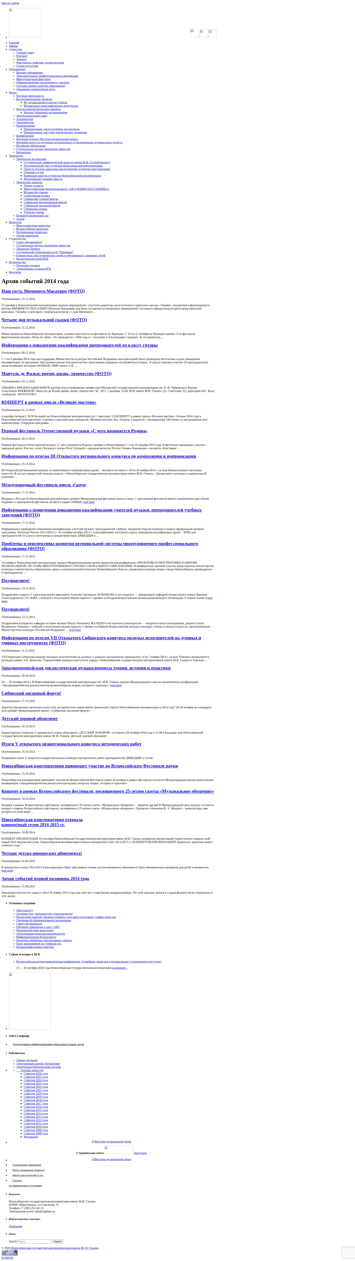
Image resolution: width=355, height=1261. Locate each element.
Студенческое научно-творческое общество (43, 149)
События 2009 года (36, 1130)
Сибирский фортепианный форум (45, 202)
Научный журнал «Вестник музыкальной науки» (47, 139)
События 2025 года (36, 1076)
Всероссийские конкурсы (32, 228)
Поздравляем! (15, 580)
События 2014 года (36, 1113)
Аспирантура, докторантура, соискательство (44, 913)
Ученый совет (25, 52)
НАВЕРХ (7, 1257)
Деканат (21, 59)
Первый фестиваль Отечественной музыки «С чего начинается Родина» (74, 430)
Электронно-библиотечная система (38, 1066)
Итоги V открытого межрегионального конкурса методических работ (71, 743)
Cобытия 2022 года (36, 1086)
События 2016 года (36, 1106)
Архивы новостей (29, 1070)
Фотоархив (31, 1136)
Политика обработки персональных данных (44, 940)
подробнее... (120, 967)
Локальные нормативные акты (35, 89)
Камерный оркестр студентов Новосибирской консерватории (62, 175)
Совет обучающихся (29, 242)
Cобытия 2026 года (36, 1073)
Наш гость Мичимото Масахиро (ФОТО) (43, 291)
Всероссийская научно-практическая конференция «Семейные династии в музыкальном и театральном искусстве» (89, 961)
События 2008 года (36, 1133)
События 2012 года (36, 1120)
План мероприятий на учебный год (38, 943)
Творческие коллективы (31, 159)
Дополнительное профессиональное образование (47, 75)
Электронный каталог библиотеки (38, 1063)
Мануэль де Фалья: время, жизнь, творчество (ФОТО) (56, 373)
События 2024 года (36, 1080)
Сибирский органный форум (42, 205)
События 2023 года (36, 1083)
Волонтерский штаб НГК (32, 258)
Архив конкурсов (27, 235)
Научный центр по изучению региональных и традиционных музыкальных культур (69, 142)
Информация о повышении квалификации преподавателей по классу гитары (79, 345)
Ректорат (22, 55)
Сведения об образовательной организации (43, 920)
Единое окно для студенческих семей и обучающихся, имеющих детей (60, 255)
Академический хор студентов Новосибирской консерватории (63, 165)
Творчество (16, 155)
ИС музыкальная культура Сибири (45, 102)
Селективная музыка (37, 195)
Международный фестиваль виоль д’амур (43, 484)
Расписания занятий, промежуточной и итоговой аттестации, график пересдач (66, 917)
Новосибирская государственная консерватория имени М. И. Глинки (54, 1248)
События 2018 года (36, 1100)
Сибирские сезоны (35, 208)
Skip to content (10, 3)
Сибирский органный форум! (31, 693)
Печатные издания (28, 265)
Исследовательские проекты (34, 99)
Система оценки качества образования (40, 85)
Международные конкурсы (33, 225)
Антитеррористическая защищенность (40, 933)
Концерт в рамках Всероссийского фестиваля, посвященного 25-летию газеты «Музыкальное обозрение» (107, 791)
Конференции (25, 135)
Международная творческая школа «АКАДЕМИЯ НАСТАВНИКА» (67, 189)
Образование (17, 69)
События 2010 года (36, 1126)
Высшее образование (29, 72)
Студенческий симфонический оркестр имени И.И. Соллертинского (67, 162)
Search (13, 1241)
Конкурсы (15, 222)
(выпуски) (140, 1153)
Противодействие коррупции (34, 930)
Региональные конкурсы (31, 232)
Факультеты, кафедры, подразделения (40, 62)
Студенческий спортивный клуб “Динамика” (45, 252)
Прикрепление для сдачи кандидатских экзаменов (55, 132)
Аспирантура (24, 119)
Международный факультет (33, 79)
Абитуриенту (24, 910)
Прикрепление (25, 125)
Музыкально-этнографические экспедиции (51, 105)
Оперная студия (34, 172)
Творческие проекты (29, 182)
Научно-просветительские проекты (38, 109)
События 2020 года (36, 1093)
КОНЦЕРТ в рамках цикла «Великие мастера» (48, 402)
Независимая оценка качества (35, 947)
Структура (15, 49)
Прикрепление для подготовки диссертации (52, 129)
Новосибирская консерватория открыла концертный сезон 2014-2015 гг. (42, 822)
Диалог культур (33, 185)
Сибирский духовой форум (41, 198)
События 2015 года (36, 1110)
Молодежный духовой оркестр (43, 179)
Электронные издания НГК (33, 268)
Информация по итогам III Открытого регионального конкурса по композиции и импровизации (98, 456)
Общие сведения (26, 1060)
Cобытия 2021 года (36, 1090)
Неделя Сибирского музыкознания (45, 112)
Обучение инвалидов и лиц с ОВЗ (38, 927)
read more (89, 502)
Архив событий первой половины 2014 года (45, 878)
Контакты (15, 272)
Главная (14, 42)
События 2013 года (36, 1116)
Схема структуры (27, 65)
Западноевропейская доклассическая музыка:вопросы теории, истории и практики (86, 667)
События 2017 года (36, 1103)
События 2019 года (36, 1096)
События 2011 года (36, 1123)
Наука (12, 92)
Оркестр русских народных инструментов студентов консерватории (67, 169)
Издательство (17, 262)
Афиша (13, 45)
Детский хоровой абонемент (29, 718)
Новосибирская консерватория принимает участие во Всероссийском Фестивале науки (89, 765)
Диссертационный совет (31, 115)
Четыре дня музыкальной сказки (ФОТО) (44, 319)
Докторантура (25, 122)
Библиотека (23, 152)
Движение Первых (28, 248)
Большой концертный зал (32, 215)
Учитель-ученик (34, 212)
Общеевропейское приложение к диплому (43, 82)
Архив (20, 218)
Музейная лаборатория (30, 145)
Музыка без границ (36, 192)
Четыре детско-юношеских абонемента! (41, 853)
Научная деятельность (30, 95)
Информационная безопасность (36, 937)
